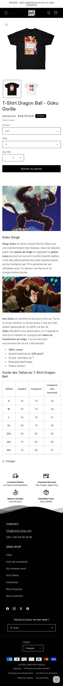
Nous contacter (14, 596)
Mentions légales (25, 678)
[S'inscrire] (52, 627)
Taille (4, 138)
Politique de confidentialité (20, 673)
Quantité (6, 152)
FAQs (9, 555)
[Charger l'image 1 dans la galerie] (12, 89)
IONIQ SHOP (31, 665)
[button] (6, 13)
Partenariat (12, 582)
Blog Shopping (14, 589)
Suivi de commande (16, 561)
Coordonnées (42, 678)
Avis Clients (12, 575)
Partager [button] (10, 461)
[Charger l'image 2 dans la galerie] (31, 89)
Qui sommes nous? (16, 568)
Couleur (6, 125)
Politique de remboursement (37, 668)
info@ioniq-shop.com (18, 530)
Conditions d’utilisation (47, 673)
